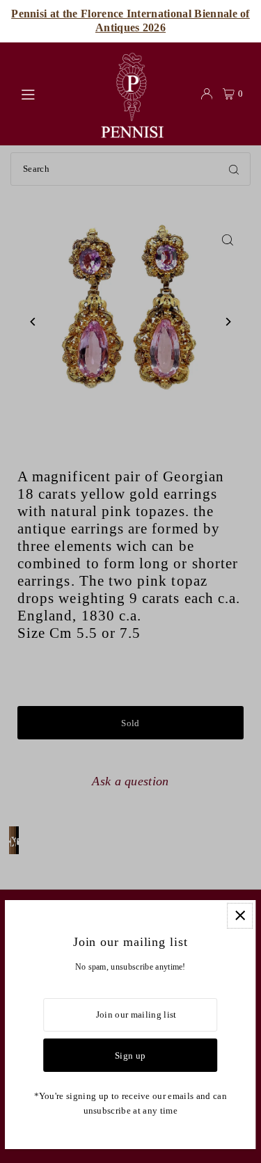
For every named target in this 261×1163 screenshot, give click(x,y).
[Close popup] (240, 916)
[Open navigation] (51, 93)
